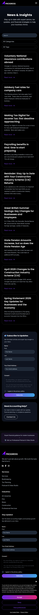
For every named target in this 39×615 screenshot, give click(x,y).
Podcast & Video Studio (10, 485)
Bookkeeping (6, 479)
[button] (36, 581)
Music (4, 502)
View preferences (19, 608)
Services (5, 476)
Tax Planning (6, 482)
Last (5, 355)
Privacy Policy (24, 612)
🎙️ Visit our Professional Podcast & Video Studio (19, 440)
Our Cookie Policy (15, 612)
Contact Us (11, 417)
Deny (19, 602)
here (29, 386)
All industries (6, 496)
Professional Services (9, 508)
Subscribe (19, 395)
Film (3, 499)
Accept (19, 597)
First (5, 348)
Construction (6, 505)
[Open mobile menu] (36, 3)
